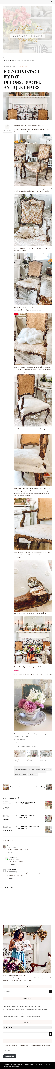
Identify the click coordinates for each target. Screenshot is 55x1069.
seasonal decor (7, 809)
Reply (10, 852)
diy (38, 767)
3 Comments (7, 133)
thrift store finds (40, 771)
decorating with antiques (27, 767)
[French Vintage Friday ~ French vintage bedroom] (19, 753)
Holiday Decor (7, 805)
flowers (31, 769)
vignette (17, 774)
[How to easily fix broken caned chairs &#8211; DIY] (46, 753)
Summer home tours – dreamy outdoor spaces (14, 1012)
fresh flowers (40, 769)
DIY (20, 66)
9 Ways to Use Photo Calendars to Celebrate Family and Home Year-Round (21, 1006)
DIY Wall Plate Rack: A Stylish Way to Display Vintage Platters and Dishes (21, 1016)
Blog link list (33, 746)
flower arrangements (21, 769)
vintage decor (33, 774)
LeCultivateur (7, 130)
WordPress (16, 1066)
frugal (49, 769)
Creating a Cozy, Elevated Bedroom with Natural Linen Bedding (18, 1003)
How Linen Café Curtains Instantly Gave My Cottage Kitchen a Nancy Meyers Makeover (25, 1009)
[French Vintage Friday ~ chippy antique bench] (33, 753)
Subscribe (9, 1056)
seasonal (5, 808)
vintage (24, 774)
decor (16, 767)
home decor (25, 66)
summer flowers (28, 771)
